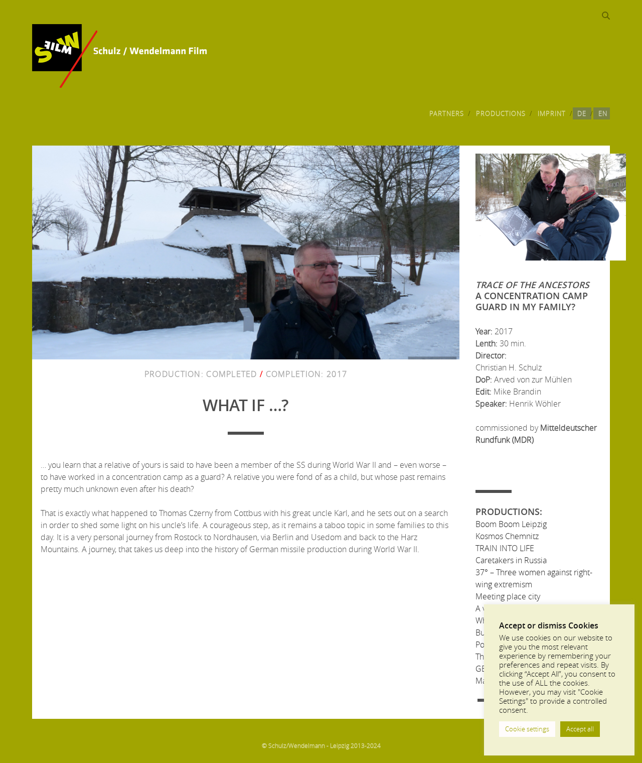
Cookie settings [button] (527, 728)
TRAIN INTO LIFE (504, 548)
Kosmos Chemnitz (507, 536)
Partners (446, 113)
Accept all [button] (580, 728)
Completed (231, 373)
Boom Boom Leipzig (511, 524)
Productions (501, 113)
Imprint (552, 113)
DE (581, 113)
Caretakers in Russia (511, 560)
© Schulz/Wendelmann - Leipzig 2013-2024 (321, 745)
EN (602, 113)
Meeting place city (507, 596)
